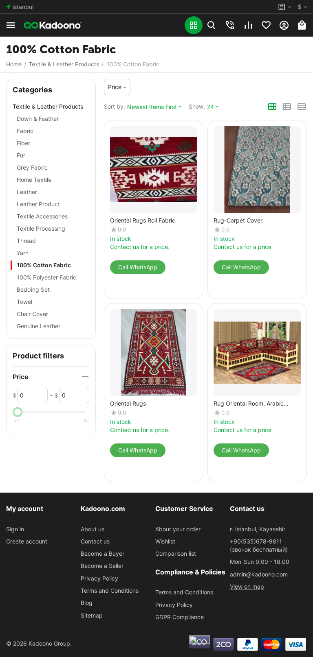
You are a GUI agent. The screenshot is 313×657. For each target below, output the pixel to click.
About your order (178, 529)
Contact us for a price (139, 246)
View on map (247, 586)
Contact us (95, 541)
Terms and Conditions (110, 590)
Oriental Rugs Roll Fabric (142, 220)
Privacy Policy (99, 578)
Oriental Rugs (128, 403)
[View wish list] (266, 25)
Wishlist (165, 541)
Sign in (15, 529)
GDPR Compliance (179, 616)
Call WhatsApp (137, 267)
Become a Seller (102, 565)
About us (92, 529)
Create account (26, 541)
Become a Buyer (102, 553)
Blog (87, 602)
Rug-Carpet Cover (238, 220)
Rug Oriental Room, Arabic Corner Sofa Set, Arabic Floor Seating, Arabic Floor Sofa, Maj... (257, 403)
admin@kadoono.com (259, 574)
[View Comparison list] (248, 25)
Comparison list (175, 553)
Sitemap (92, 615)
